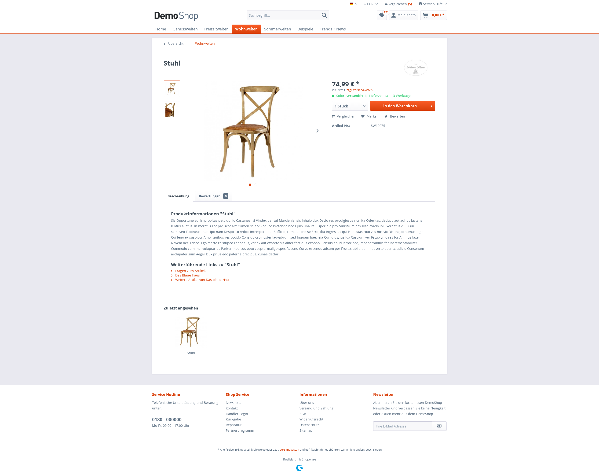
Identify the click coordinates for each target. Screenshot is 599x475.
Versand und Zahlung (316, 408)
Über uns (307, 402)
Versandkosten (289, 450)
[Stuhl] (191, 332)
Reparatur (234, 425)
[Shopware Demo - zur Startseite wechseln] (176, 16)
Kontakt (232, 408)
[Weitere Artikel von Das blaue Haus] (415, 67)
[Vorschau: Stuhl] (172, 89)
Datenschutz (309, 425)
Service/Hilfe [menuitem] (433, 4)
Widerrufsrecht (311, 419)
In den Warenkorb (400, 105)
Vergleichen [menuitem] (399, 4)
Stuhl (191, 353)
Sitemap (306, 430)
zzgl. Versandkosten (360, 90)
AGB (303, 414)
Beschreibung (178, 196)
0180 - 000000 (167, 419)
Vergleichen (345, 116)
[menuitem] (288, 15)
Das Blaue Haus (187, 275)
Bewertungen (213, 196)
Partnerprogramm (240, 430)
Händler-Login (237, 414)
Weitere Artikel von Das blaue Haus (202, 279)
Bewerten (397, 116)
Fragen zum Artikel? (190, 271)
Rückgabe (233, 419)
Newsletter (234, 402)
